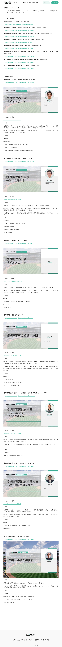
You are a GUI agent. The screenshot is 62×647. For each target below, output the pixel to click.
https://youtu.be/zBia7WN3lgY (12, 199)
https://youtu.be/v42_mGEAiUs (12, 504)
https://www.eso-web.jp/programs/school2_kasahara (20, 56)
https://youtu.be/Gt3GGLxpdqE (12, 433)
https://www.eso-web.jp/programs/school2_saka (18, 42)
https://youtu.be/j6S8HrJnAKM (12, 355)
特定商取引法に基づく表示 (42, 640)
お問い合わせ (16, 640)
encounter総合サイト (35, 2)
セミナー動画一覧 (23, 2)
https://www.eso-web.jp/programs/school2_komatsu (20, 68)
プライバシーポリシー (27, 640)
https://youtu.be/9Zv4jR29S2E (12, 120)
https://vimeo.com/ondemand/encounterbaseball (19, 24)
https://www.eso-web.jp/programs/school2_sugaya (19, 36)
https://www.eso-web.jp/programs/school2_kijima (19, 48)
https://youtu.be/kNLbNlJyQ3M (12, 281)
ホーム (15, 2)
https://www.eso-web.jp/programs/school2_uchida (19, 30)
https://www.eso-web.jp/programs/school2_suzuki (19, 62)
